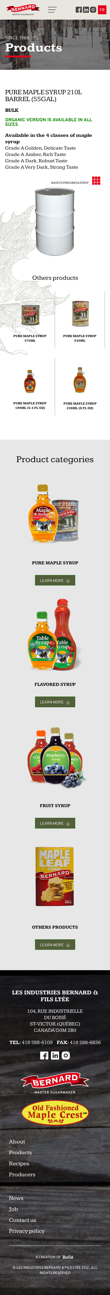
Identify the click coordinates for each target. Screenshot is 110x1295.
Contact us (22, 1220)
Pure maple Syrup (76, 183)
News (16, 1198)
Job (13, 1209)
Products (20, 1152)
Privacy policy (27, 1231)
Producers (22, 1174)
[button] (52, 10)
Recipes (19, 1163)
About (17, 1141)
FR (102, 9)
